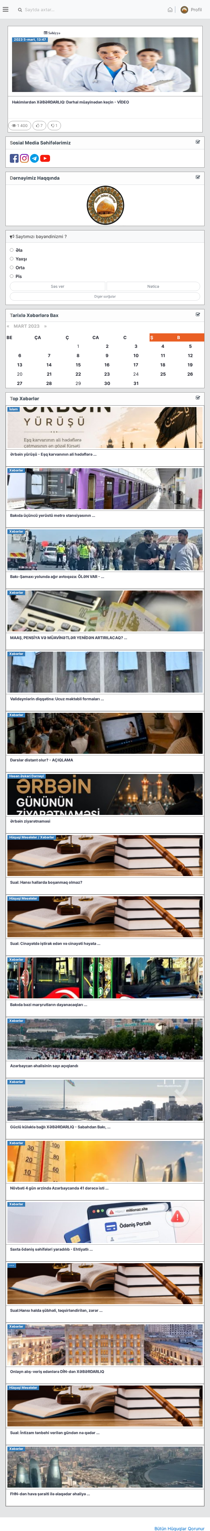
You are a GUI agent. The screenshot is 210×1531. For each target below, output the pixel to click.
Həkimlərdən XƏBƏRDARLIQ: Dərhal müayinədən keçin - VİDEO (70, 102)
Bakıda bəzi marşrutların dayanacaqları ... (48, 1004)
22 (78, 374)
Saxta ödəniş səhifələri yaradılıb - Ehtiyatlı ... (51, 1249)
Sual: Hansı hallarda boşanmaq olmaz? (46, 882)
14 (49, 364)
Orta (20, 267)
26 (190, 374)
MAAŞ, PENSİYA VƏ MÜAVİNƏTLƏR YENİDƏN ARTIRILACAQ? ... (68, 637)
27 (19, 383)
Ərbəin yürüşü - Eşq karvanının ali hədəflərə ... (53, 454)
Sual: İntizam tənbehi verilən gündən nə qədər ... (55, 1432)
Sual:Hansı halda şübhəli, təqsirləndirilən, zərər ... (56, 1310)
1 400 (22, 125)
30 (107, 383)
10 (136, 355)
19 (190, 364)
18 (162, 364)
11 (163, 355)
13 (19, 364)
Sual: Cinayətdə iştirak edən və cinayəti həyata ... (55, 943)
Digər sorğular (105, 296)
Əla (19, 250)
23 (107, 374)
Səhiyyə (20, 33)
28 (49, 383)
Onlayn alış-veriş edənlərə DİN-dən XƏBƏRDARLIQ (57, 1371)
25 (163, 374)
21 (49, 374)
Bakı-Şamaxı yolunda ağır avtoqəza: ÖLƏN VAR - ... (57, 576)
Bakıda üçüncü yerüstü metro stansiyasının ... (52, 515)
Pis (19, 276)
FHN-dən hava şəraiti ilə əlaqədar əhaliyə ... (50, 1493)
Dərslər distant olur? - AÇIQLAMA (41, 760)
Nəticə (153, 286)
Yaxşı (21, 259)
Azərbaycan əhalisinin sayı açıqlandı (44, 1065)
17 (135, 364)
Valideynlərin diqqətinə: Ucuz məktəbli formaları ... (57, 698)
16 (107, 364)
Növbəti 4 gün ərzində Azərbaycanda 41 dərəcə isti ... (59, 1188)
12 (190, 355)
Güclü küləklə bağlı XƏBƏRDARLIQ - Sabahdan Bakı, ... (60, 1126)
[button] (190, 9)
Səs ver (57, 286)
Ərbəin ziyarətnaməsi (30, 821)
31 (136, 383)
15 (78, 364)
